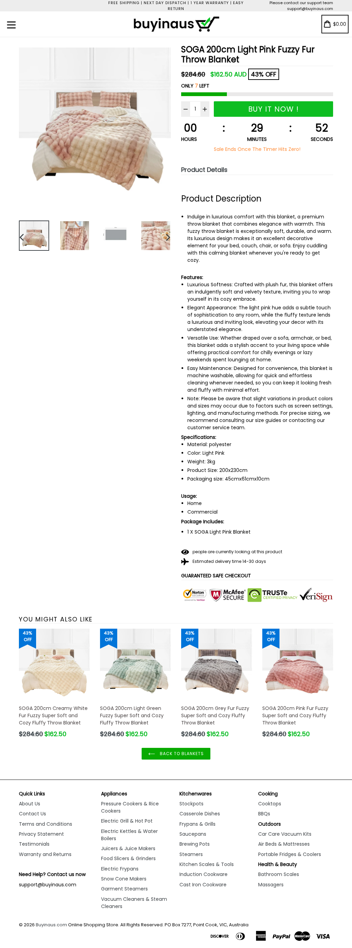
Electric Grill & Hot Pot (127, 820)
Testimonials (34, 844)
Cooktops (269, 803)
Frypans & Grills (197, 824)
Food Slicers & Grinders (128, 858)
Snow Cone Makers (123, 878)
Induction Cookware (203, 874)
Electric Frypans (120, 868)
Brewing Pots (194, 844)
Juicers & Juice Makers (128, 848)
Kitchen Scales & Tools (206, 864)
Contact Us (32, 813)
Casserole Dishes (199, 813)
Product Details (204, 169)
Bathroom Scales (278, 874)
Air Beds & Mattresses (284, 844)
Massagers (271, 884)
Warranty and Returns (45, 854)
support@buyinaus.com (310, 8)
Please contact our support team (301, 3)
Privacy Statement (41, 834)
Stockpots (191, 803)
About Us (29, 803)
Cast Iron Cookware (203, 884)
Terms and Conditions (45, 824)
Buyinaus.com (51, 924)
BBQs (264, 813)
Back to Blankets (181, 753)
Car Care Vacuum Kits (284, 834)
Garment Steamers (124, 888)
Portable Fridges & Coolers (289, 854)
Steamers (191, 854)
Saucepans (192, 834)
